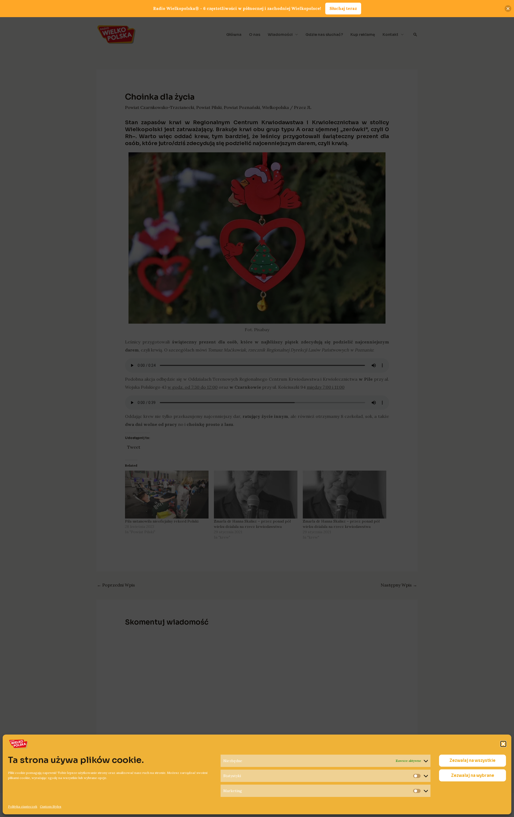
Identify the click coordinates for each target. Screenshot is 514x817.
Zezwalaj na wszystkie (472, 760)
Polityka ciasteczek (22, 806)
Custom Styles (50, 806)
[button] (503, 744)
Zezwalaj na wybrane (472, 775)
